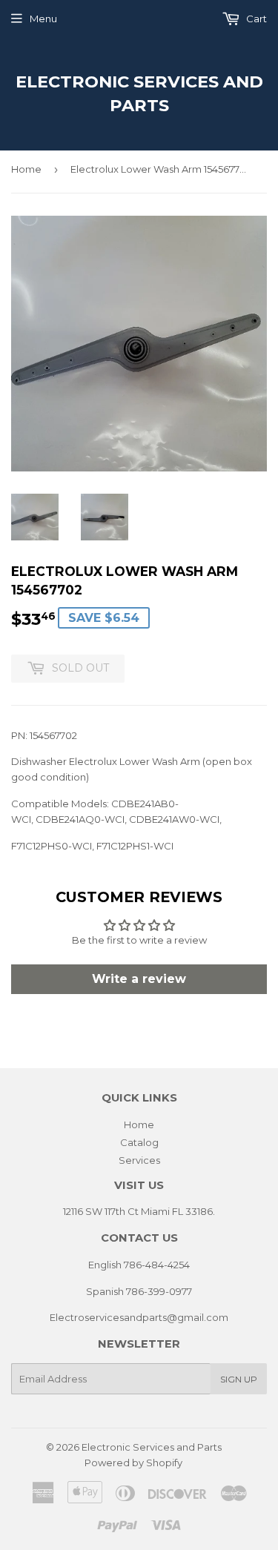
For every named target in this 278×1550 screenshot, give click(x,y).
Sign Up (238, 1379)
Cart (255, 18)
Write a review (139, 979)
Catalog (139, 1142)
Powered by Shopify (133, 1462)
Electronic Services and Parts (139, 93)
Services (139, 1160)
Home (26, 169)
